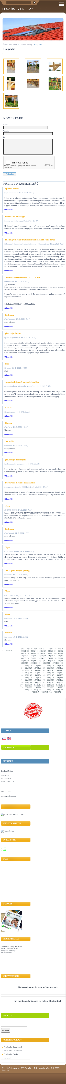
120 (57, 666)
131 (52, 668)
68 (22, 658)
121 (61, 666)
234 (30, 690)
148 (22, 673)
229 (61, 687)
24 (35, 651)
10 (42, 648)
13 (52, 648)
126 (30, 668)
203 (52, 682)
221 (26, 687)
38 (28, 653)
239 (52, 690)
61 (52, 656)
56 (35, 656)
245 (37, 692)
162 (30, 675)
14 (55, 648)
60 (49, 656)
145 (61, 670)
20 (22, 651)
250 (59, 692)
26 (42, 651)
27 (45, 651)
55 (32, 656)
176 (39, 678)
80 (62, 658)
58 (42, 656)
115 (35, 666)
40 (35, 653)
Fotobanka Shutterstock (13, 1047)
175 (35, 678)
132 (57, 668)
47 (59, 653)
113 (26, 666)
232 (22, 690)
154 (48, 673)
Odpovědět (8, 210)
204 (57, 682)
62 (55, 656)
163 (35, 675)
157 (61, 673)
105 (44, 663)
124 (22, 668)
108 (57, 663)
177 (44, 678)
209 (26, 685)
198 (30, 682)
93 (52, 661)
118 (48, 666)
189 (44, 680)
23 (32, 651)
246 (42, 692)
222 (30, 687)
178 (48, 678)
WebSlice (28, 1068)
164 (39, 675)
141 (44, 670)
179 (52, 678)
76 (49, 658)
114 (30, 666)
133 (61, 668)
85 (25, 661)
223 (35, 687)
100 (22, 663)
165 (44, 675)
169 (61, 675)
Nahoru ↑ (5, 1070)
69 (25, 658)
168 (57, 675)
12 (49, 648)
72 (35, 658)
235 (35, 690)
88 (35, 661)
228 (57, 687)
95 (59, 661)
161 (26, 675)
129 (44, 668)
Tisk (35, 1068)
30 (55, 651)
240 (57, 690)
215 (52, 685)
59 (45, 656)
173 (26, 678)
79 (59, 658)
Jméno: (5, 124)
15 (59, 648)
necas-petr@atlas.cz (8, 796)
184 (22, 680)
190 (48, 680)
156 (57, 673)
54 (28, 656)
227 (52, 687)
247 (46, 692)
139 (35, 670)
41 (39, 653)
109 (61, 663)
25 (39, 651)
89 (39, 661)
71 (32, 658)
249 (55, 692)
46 (55, 653)
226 (48, 687)
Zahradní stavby (25, 44)
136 (22, 670)
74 (42, 658)
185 (26, 680)
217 (61, 685)
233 (26, 690)
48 (62, 653)
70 (28, 658)
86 (28, 661)
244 (33, 692)
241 (61, 690)
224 (39, 687)
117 (44, 666)
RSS (22, 1068)
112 (22, 666)
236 (39, 690)
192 (57, 680)
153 (44, 673)
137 (26, 670)
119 (52, 666)
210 (30, 685)
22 (28, 651)
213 (44, 685)
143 (52, 670)
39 (32, 653)
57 (39, 656)
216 (57, 685)
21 (25, 651)
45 (52, 653)
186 (30, 680)
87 (32, 661)
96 (62, 661)
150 (30, 673)
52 (22, 656)
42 (42, 653)
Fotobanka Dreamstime (13, 1051)
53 (25, 656)
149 (26, 673)
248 (50, 692)
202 (48, 682)
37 (25, 653)
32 (62, 651)
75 (45, 658)
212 (39, 685)
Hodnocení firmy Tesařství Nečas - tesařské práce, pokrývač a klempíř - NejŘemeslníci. (11, 949)
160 (22, 675)
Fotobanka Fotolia (11, 1054)
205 (61, 682)
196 (22, 682)
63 (59, 656)
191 (52, 680)
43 (45, 653)
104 (39, 663)
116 (39, 666)
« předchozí (7, 650)
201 (44, 682)
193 (61, 680)
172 (22, 678)
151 (35, 673)
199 (35, 682)
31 (59, 651)
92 (49, 661)
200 (39, 682)
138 (30, 670)
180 (57, 678)
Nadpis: (6, 131)
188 (39, 680)
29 (52, 651)
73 (39, 658)
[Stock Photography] (7, 831)
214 (48, 685)
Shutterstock (51, 987)
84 (22, 661)
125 (26, 668)
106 (48, 663)
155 (52, 673)
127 (35, 668)
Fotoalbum (13, 44)
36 (22, 653)
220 (22, 687)
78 (55, 658)
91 (45, 661)
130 (48, 668)
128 (39, 668)
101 (26, 663)
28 (49, 651)
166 (48, 675)
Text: (5, 137)
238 (48, 690)
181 (61, 678)
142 (48, 670)
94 (55, 661)
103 (35, 663)
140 (39, 670)
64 (62, 656)
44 (49, 653)
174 (30, 678)
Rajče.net (7, 1058)
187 (35, 680)
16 (62, 648)
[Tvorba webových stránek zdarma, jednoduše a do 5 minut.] (19, 1068)
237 (44, 690)
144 (57, 670)
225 (44, 687)
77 (52, 658)
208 (22, 685)
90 (42, 661)
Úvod (5, 44)
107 (53, 663)
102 (31, 663)
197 (26, 682)
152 (39, 673)
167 (52, 675)
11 (45, 648)
